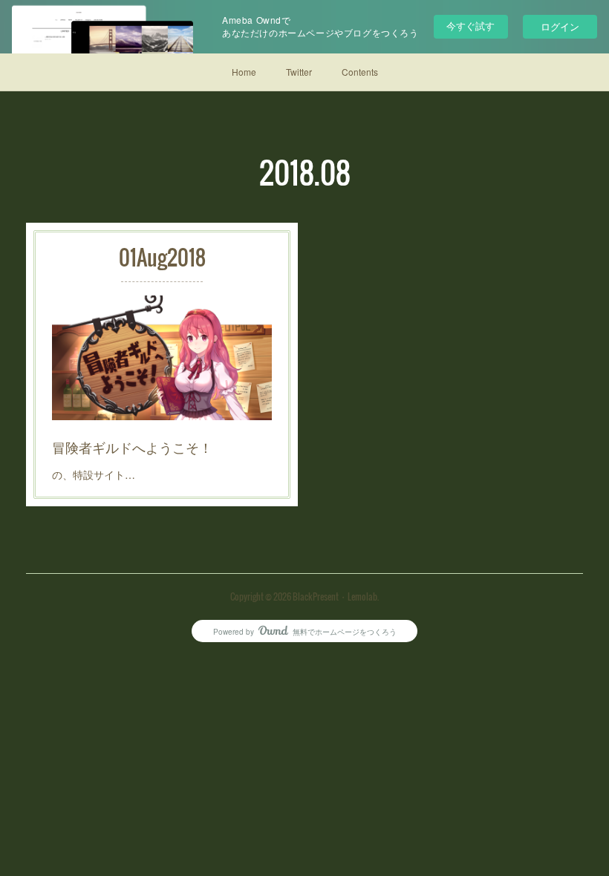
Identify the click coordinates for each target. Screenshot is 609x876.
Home (244, 71)
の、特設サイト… (93, 474)
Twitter (299, 71)
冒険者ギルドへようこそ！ (132, 447)
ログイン (560, 26)
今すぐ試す (470, 26)
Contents (360, 71)
